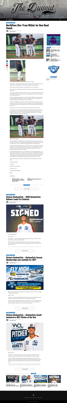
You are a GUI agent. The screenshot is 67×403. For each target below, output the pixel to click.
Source (11, 172)
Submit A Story (27, 397)
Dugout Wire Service (13, 31)
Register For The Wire (33, 397)
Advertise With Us (39, 397)
